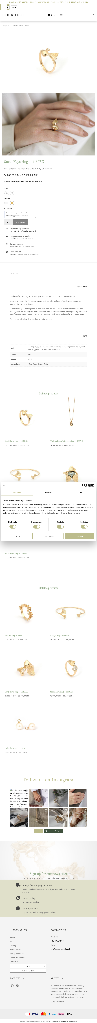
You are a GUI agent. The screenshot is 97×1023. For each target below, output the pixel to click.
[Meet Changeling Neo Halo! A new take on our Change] (38, 798)
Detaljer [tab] (48, 492)
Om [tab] (80, 492)
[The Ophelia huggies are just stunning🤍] (58, 798)
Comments (8, 208)
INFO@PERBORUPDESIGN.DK (39, 2)
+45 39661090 (57, 2)
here (40, 181)
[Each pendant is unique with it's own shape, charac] (58, 817)
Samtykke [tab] (17, 492)
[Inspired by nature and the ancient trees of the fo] (78, 817)
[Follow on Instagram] (3, 12)
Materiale (8, 198)
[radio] (7, 193)
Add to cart (21, 222)
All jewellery (14, 25)
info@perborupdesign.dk (28, 231)
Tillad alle (79, 536)
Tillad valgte (48, 536)
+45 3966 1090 (57, 941)
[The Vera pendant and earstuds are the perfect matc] (38, 817)
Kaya (22, 25)
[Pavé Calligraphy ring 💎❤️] (19, 817)
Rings (27, 25)
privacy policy (56, 1022)
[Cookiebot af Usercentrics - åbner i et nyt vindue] (84, 485)
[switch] (36, 527)
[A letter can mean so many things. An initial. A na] (19, 798)
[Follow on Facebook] (3, 7)
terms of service (68, 1022)
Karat (6, 189)
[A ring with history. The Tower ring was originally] (78, 798)
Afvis (18, 536)
